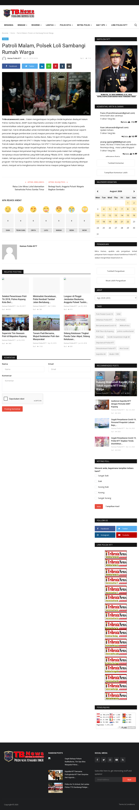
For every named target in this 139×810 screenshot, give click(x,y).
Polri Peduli (120, 320)
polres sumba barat (125, 331)
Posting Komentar (12, 409)
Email (51, 364)
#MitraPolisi (124, 325)
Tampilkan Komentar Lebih (115, 172)
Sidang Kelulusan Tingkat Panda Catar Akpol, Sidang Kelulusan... (77, 336)
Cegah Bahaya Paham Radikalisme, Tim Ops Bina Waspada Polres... (75, 762)
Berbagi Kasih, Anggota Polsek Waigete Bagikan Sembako (66, 188)
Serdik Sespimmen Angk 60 (118, 337)
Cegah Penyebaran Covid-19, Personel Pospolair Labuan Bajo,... (123, 422)
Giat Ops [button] (101, 25)
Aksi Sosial (124, 348)
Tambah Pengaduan (116, 271)
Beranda (8, 25)
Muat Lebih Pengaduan (116, 280)
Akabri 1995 (114, 354)
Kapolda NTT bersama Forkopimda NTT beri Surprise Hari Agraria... (76, 774)
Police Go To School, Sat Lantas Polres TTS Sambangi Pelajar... (77, 785)
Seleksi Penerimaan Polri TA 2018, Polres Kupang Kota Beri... (14, 299)
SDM (118, 314)
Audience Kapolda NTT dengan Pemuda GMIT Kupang (121, 404)
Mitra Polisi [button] (83, 25)
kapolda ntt (100, 354)
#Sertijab (100, 337)
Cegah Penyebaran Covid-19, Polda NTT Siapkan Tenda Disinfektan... (123, 441)
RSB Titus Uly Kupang (104, 331)
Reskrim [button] (35, 25)
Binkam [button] (22, 25)
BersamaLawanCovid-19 (106, 325)
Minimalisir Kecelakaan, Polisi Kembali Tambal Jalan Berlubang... (44, 299)
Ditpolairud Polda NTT (105, 342)
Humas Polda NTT (14, 58)
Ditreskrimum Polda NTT (106, 348)
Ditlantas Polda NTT (104, 320)
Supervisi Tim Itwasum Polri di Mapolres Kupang (14, 335)
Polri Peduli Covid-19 (104, 314)
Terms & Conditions (127, 804)
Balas (125, 122)
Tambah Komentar (116, 163)
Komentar (9, 357)
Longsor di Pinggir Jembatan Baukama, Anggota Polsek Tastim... (76, 299)
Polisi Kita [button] (65, 25)
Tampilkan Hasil (112, 506)
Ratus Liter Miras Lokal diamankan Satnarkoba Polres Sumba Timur (28, 188)
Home (12, 33)
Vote (99, 506)
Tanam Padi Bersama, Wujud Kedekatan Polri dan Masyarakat (46, 336)
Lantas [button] (50, 25)
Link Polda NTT (119, 25)
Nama (5, 364)
